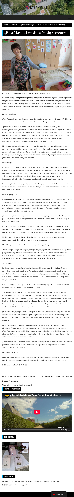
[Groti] (5, 430)
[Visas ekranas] (69, 430)
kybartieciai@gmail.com (22, 485)
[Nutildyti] (66, 430)
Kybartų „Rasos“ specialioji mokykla (40, 93)
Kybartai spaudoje (22, 93)
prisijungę (8, 385)
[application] (37, 412)
